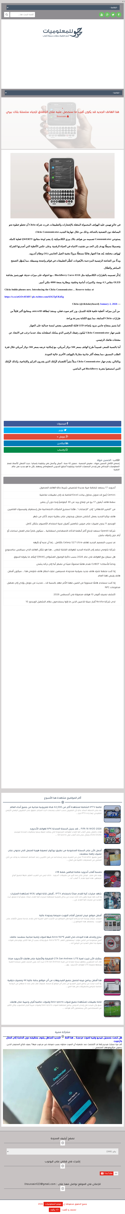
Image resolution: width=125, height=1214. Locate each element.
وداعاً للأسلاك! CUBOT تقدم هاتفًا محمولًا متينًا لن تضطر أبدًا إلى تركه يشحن (75, 564)
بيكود (53, 1209)
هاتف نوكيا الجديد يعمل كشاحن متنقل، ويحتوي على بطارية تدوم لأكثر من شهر (74, 516)
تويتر (61, 430)
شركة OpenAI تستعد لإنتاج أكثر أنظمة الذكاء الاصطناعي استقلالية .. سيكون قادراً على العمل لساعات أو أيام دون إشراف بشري (63, 533)
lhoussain (62, 116)
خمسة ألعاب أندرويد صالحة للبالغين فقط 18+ (78, 872)
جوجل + (61, 436)
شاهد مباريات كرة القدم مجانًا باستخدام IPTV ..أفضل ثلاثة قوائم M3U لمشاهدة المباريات (56, 893)
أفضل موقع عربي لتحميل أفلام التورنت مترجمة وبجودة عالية (70, 915)
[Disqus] (62, 653)
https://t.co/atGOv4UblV (18, 296)
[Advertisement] (62, 60)
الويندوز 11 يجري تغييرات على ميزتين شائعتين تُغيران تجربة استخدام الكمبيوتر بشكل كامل (70, 523)
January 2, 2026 (108, 304)
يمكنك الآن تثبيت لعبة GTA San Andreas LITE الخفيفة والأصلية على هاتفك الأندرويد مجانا (55, 958)
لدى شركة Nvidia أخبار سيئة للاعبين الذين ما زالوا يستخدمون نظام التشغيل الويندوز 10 (70, 601)
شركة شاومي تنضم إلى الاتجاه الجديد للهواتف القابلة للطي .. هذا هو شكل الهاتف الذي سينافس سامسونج (60, 549)
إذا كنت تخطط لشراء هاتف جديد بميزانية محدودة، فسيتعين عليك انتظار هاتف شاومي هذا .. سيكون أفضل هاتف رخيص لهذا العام (64, 573)
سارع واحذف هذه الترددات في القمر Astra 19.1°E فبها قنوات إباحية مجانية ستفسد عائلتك (56, 936)
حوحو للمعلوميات (53, 1204)
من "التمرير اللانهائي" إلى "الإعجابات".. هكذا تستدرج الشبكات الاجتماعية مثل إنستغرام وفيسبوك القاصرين (61, 509)
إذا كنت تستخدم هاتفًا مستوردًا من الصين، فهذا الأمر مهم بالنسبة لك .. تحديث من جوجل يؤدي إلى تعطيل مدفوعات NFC (63, 585)
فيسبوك (62, 423)
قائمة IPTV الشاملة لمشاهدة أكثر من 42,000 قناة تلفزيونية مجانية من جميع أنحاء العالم (56, 807)
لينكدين (61, 443)
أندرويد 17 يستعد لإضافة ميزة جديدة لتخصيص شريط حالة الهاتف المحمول (77, 487)
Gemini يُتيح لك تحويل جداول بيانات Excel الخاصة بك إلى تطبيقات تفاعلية (77, 494)
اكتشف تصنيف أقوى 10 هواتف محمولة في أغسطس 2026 (84, 594)
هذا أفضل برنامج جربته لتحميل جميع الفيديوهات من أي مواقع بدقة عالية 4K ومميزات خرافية (54, 980)
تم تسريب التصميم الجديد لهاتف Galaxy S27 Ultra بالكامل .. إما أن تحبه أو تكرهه (74, 542)
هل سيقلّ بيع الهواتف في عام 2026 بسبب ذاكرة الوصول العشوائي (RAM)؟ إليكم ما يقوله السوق (64, 556)
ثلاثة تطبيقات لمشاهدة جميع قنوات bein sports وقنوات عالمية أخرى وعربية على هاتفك (56, 1001)
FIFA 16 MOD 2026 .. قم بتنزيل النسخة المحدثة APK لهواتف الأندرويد (66, 828)
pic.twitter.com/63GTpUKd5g (48, 296)
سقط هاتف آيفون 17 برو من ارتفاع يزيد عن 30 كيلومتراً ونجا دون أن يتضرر (77, 502)
